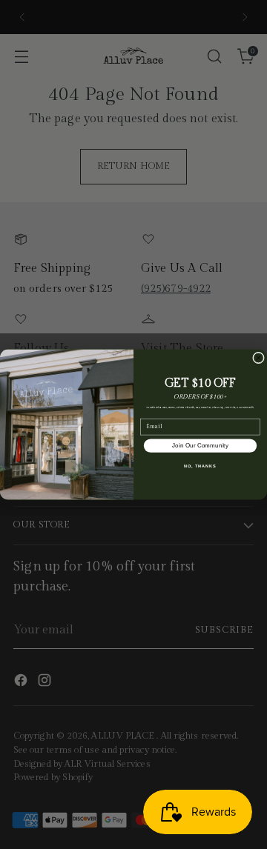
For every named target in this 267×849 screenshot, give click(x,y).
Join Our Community (200, 445)
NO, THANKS (200, 466)
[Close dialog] (259, 358)
